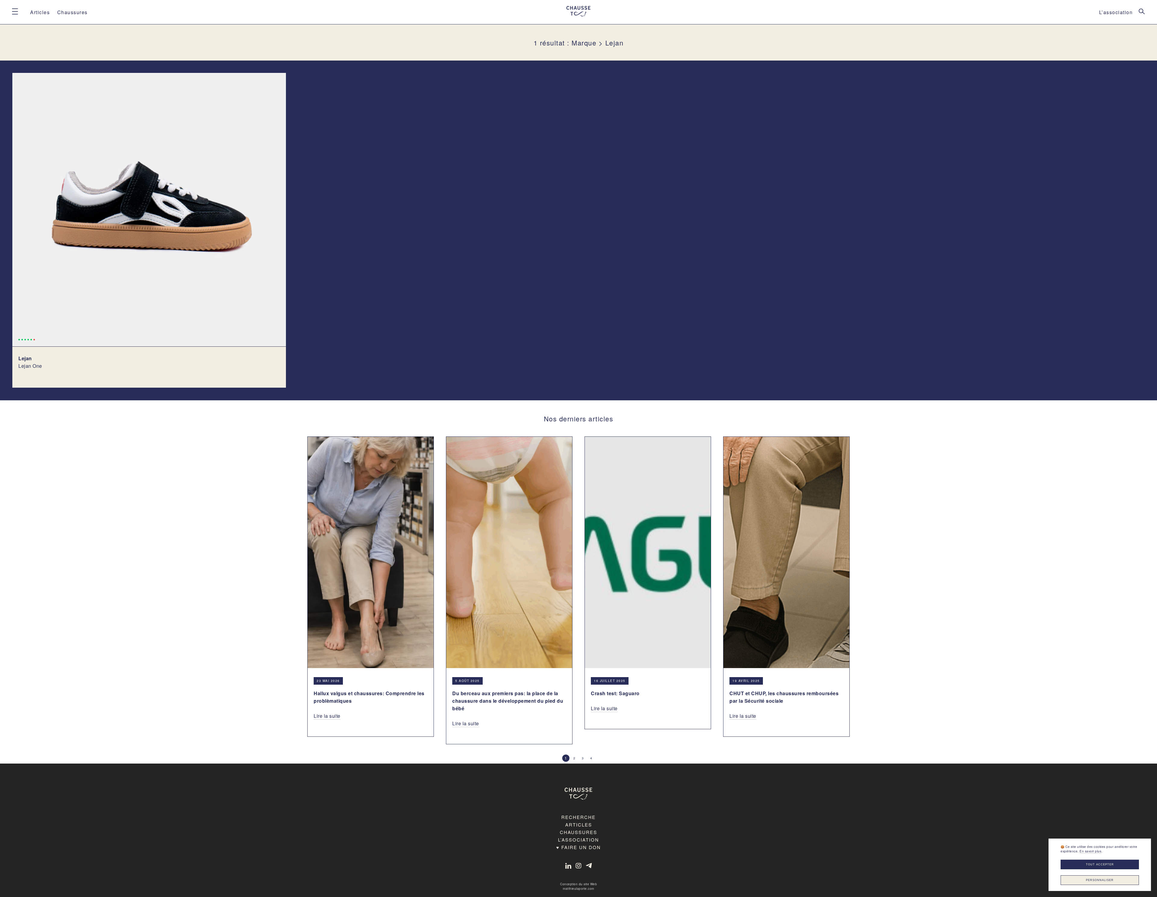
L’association (1116, 12)
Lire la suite (327, 715)
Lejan (25, 358)
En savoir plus (1090, 851)
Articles (40, 12)
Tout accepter (1100, 864)
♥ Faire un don (578, 847)
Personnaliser (1100, 880)
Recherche (578, 817)
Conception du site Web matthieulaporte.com (578, 886)
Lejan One (30, 365)
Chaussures (72, 12)
